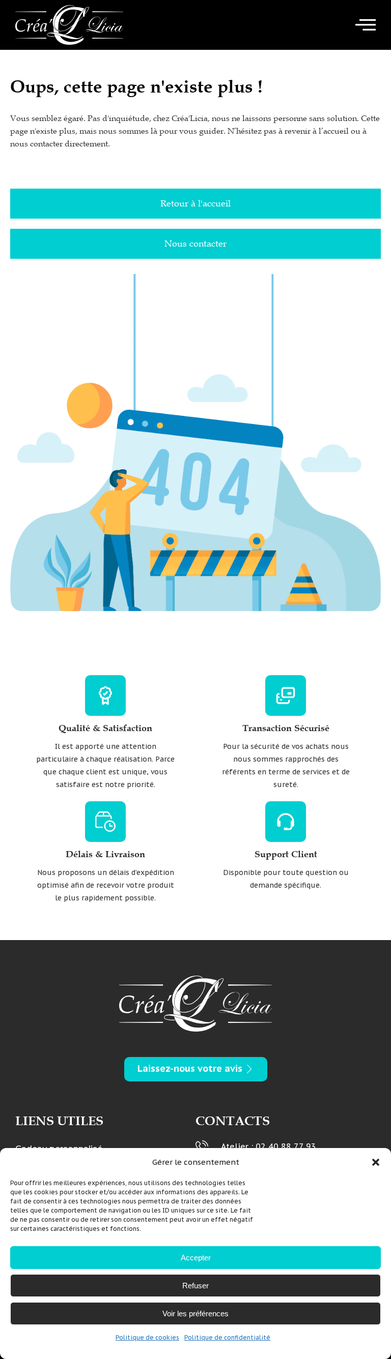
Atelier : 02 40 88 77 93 (268, 1146)
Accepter (196, 1257)
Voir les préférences (195, 1313)
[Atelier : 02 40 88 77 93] (202, 1146)
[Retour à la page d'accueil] (69, 25)
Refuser (195, 1285)
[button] (376, 1162)
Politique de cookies (147, 1337)
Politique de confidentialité (227, 1337)
